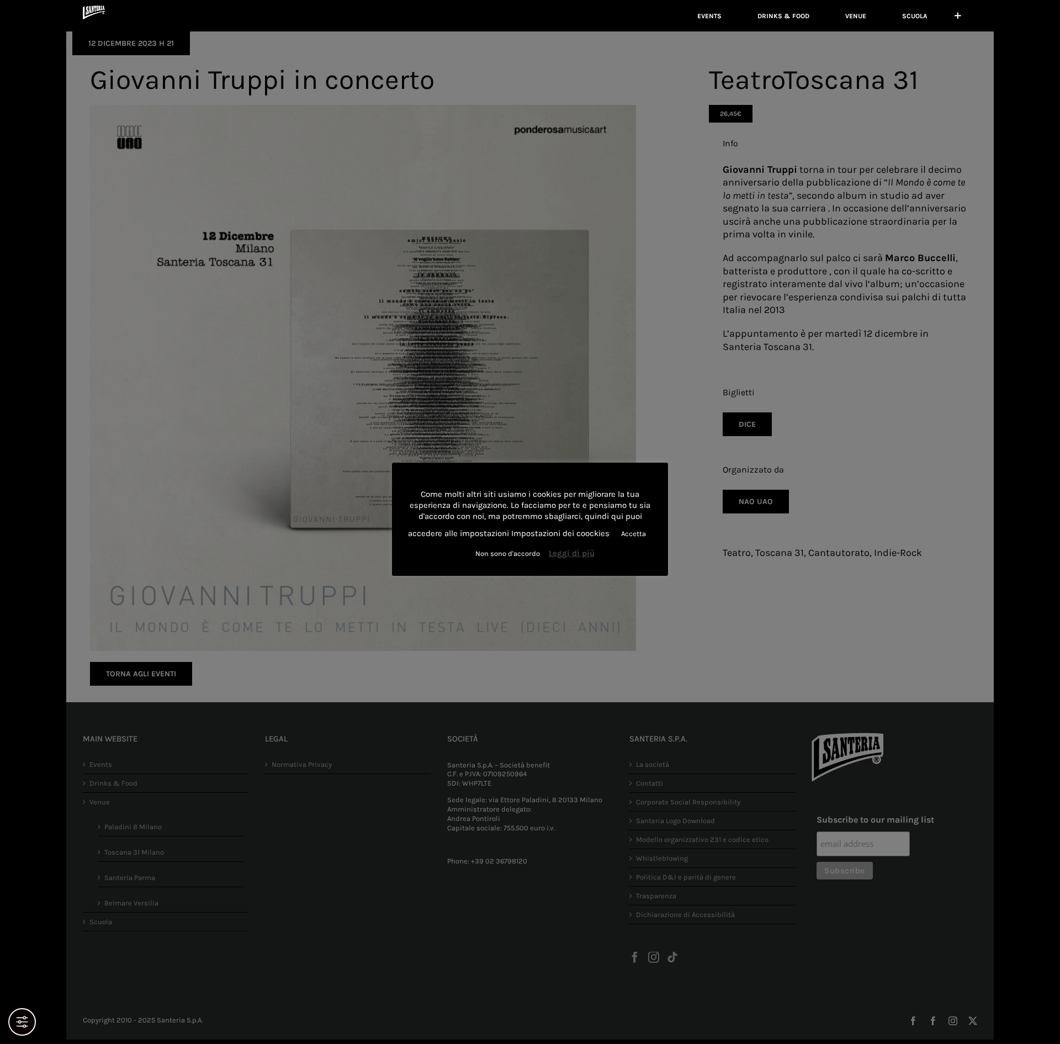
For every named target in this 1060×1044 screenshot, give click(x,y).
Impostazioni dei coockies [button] (560, 533)
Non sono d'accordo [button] (507, 553)
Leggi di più (572, 553)
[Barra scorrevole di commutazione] (957, 15)
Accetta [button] (633, 533)
